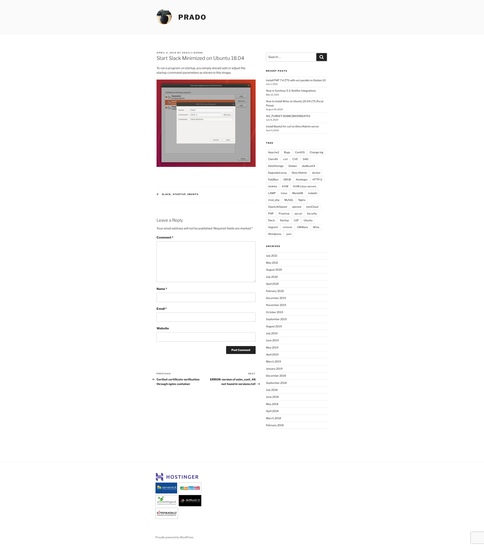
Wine (316, 227)
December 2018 (276, 375)
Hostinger (302, 179)
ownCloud (312, 206)
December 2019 (276, 298)
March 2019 (273, 361)
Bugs (287, 152)
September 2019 (276, 319)
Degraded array (277, 172)
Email (162, 309)
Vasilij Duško (192, 52)
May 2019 (272, 347)
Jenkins (272, 186)
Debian (293, 165)
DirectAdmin (299, 172)
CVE (295, 159)
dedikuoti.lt (308, 165)
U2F (296, 220)
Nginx (302, 199)
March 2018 (273, 418)
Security (312, 213)
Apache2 (273, 152)
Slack (166, 194)
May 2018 (272, 404)
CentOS (300, 152)
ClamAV (273, 159)
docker (316, 172)
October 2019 (274, 312)
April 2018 (272, 411)
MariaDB (297, 193)
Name (162, 289)
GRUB (287, 179)
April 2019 (272, 354)
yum (289, 233)
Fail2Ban (273, 179)
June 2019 (272, 340)
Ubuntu (193, 194)
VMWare (302, 227)
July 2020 (272, 276)
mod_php (273, 199)
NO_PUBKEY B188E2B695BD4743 (288, 116)
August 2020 (274, 269)
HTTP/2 (317, 179)
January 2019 (274, 368)
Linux (284, 193)
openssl (296, 206)
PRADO (192, 17)
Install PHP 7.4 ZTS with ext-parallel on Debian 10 (296, 80)
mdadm (312, 193)
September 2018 (276, 382)
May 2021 (272, 262)
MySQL (288, 199)
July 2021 (271, 255)
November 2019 (276, 305)
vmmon (287, 227)
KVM (285, 186)
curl (285, 159)
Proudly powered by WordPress (174, 537)
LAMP (272, 193)
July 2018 (272, 389)
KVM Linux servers (304, 186)
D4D (305, 159)
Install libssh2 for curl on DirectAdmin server (292, 126)
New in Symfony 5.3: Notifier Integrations (291, 90)
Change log (316, 152)
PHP (271, 213)
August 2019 (274, 326)
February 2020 (275, 291)
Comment (165, 237)
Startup (179, 194)
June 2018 (272, 396)
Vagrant (273, 227)
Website (163, 328)
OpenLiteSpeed (277, 206)
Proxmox (284, 213)
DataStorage (276, 165)
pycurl (298, 213)
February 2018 (275, 425)
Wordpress (274, 233)
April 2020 (272, 283)
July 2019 (272, 333)
